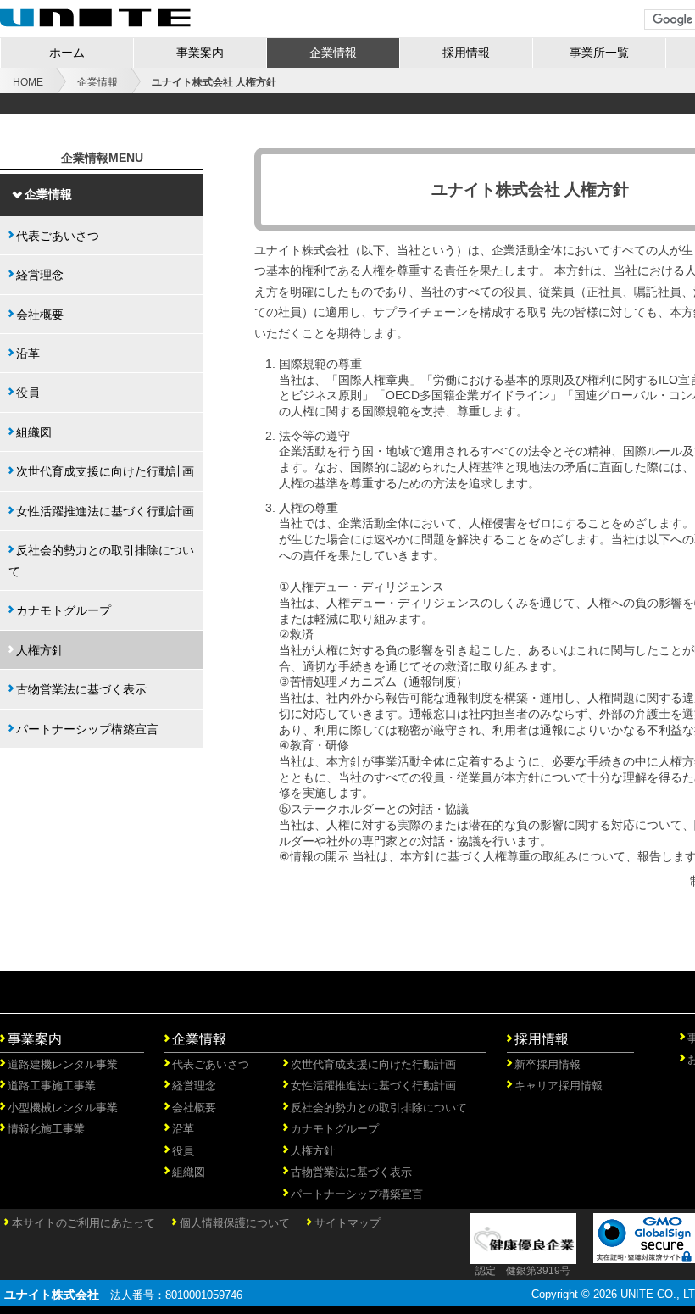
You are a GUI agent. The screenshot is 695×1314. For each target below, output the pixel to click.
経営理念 (40, 274)
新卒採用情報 (547, 1064)
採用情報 (466, 52)
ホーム (67, 52)
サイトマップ (347, 1223)
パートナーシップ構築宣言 (87, 729)
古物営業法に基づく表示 (81, 689)
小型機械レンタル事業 (63, 1107)
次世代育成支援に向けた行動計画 (105, 471)
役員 (28, 392)
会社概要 (40, 314)
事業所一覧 (599, 52)
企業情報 (333, 52)
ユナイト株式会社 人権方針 (214, 82)
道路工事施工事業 (52, 1085)
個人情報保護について (235, 1223)
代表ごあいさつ (57, 235)
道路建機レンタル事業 (63, 1064)
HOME (28, 82)
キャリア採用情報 (558, 1085)
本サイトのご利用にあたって (83, 1223)
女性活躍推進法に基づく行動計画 (105, 511)
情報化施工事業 (46, 1128)
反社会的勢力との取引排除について (101, 560)
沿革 (28, 353)
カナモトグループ (63, 610)
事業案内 (200, 52)
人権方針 (40, 650)
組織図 (34, 432)
